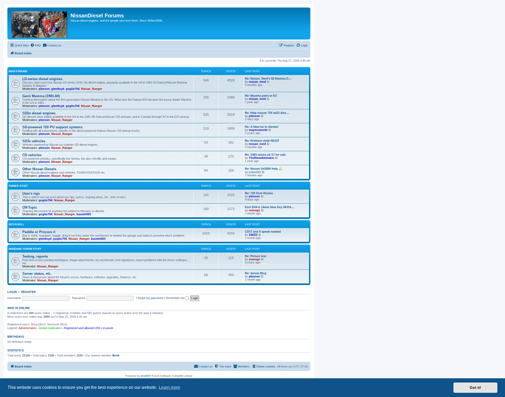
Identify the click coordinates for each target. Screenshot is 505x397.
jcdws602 (255, 172)
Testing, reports (35, 256)
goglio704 (72, 88)
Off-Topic (29, 207)
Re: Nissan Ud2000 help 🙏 (263, 168)
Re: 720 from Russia (259, 193)
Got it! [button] (475, 387)
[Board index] (39, 23)
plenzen (44, 88)
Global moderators (50, 328)
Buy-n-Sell (16, 224)
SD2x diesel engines (38, 113)
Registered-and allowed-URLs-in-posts (88, 328)
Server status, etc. (37, 274)
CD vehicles (32, 155)
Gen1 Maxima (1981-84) (41, 96)
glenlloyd (57, 88)
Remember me (175, 298)
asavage (254, 210)
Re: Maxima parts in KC (261, 95)
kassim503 (84, 214)
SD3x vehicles (33, 141)
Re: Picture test (255, 256)
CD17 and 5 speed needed (263, 231)
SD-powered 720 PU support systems (52, 127)
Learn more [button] (169, 387)
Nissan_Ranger (91, 88)
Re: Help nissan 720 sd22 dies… (267, 112)
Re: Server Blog (255, 273)
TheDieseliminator (261, 157)
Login (12, 291)
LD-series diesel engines (42, 79)
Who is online (18, 308)
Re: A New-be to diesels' (262, 126)
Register (28, 291)
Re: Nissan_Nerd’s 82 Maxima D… (268, 78)
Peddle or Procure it (38, 232)
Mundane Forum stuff (25, 248)
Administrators (27, 328)
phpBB (145, 375)
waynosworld (258, 129)
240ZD (253, 234)
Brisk (115, 355)
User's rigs (31, 193)
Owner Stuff (18, 185)
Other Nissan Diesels (39, 169)
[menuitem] (35, 45)
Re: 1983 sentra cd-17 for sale (265, 154)
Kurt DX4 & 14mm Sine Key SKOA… (269, 207)
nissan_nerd (257, 81)
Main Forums (18, 71)
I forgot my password (149, 298)
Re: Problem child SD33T (262, 140)
